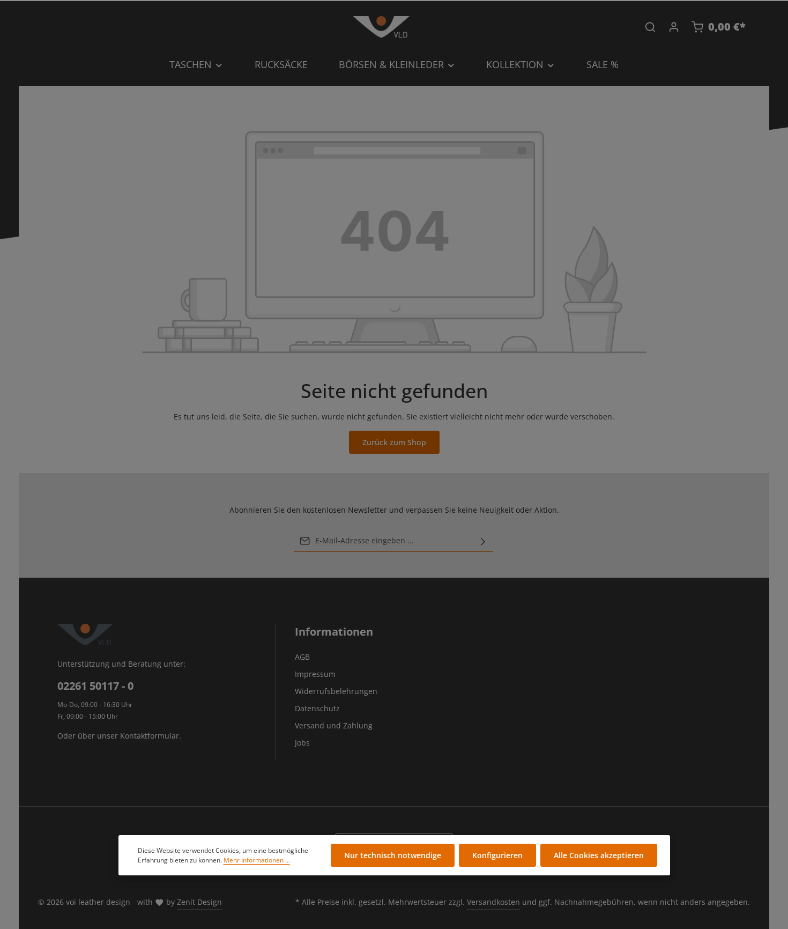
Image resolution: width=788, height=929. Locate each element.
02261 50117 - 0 (95, 686)
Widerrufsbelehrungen (336, 691)
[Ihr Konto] (674, 27)
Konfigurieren (497, 855)
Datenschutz (317, 708)
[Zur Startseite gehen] (381, 27)
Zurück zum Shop (394, 442)
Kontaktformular (149, 736)
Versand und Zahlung (334, 725)
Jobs (302, 743)
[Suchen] (650, 27)
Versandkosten (493, 902)
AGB (302, 657)
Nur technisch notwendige (392, 855)
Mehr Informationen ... (257, 860)
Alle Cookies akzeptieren (599, 855)
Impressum (315, 674)
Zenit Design (199, 902)
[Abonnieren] (483, 540)
